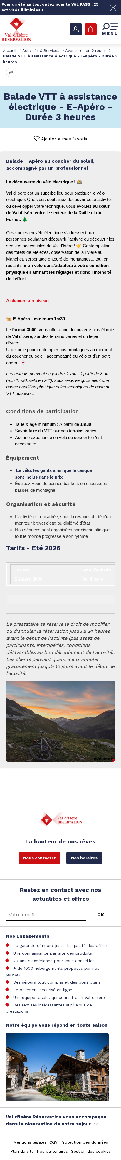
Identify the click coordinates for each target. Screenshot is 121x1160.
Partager (11, 72)
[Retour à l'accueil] (16, 28)
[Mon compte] (76, 29)
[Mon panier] (91, 29)
